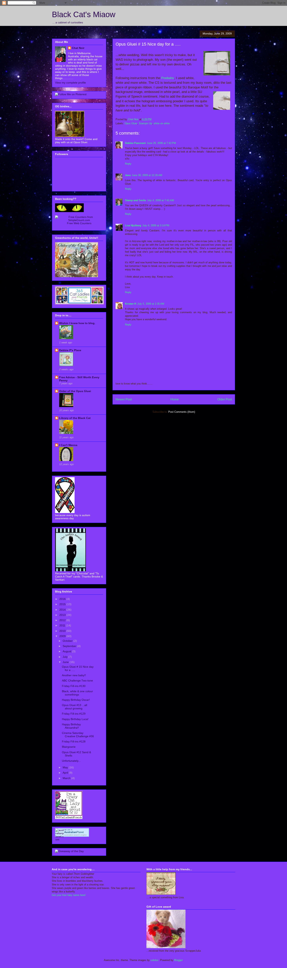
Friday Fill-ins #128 (74, 741)
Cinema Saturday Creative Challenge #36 (78, 734)
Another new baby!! (74, 675)
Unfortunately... (71, 760)
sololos (155, 960)
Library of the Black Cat (75, 418)
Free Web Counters (79, 223)
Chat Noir (78, 47)
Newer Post (124, 399)
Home (174, 399)
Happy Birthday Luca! (75, 719)
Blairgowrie (69, 746)
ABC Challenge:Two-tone (77, 680)
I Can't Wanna (68, 445)
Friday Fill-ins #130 (74, 686)
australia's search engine (75, 835)
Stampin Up (145, 123)
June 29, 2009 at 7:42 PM (161, 143)
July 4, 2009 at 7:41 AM (160, 200)
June (66, 662)
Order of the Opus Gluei (75, 391)
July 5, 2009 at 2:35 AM (150, 303)
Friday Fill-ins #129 (74, 713)
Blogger (178, 960)
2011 (62, 625)
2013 (62, 614)
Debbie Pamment (135, 143)
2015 (62, 604)
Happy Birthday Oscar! (76, 699)
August (67, 651)
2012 (62, 620)
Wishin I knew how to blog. (77, 323)
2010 (62, 630)
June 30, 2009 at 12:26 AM (147, 175)
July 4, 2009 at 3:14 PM (155, 225)
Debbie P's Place (70, 350)
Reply (128, 163)
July (65, 656)
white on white (162, 123)
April (66, 772)
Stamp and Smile (135, 200)
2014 (62, 609)
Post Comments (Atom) (181, 411)
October (68, 640)
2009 (62, 636)
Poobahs (167, 78)
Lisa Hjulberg (133, 225)
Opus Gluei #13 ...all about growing (74, 707)
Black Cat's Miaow (83, 14)
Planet (74, 832)
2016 (62, 598)
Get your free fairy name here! (69, 895)
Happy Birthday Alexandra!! (71, 726)
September (70, 646)
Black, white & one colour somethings (77, 693)
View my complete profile (70, 82)
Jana (128, 175)
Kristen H (130, 303)
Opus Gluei (131, 123)
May (66, 767)
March (67, 778)
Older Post (224, 399)
